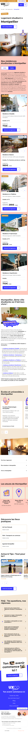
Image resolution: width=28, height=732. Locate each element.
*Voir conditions (21, 1)
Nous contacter (14, 706)
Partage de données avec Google (8, 722)
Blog (14, 700)
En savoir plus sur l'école (8, 426)
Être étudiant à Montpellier (8, 465)
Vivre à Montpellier (6, 470)
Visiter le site (5, 529)
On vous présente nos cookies (8, 725)
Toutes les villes (14, 695)
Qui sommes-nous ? (14, 698)
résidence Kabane (8, 373)
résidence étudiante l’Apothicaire (12, 365)
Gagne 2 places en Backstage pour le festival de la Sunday (11, 576)
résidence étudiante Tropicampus (12, 355)
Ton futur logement (6, 460)
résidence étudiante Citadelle (11, 348)
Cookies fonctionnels (6, 724)
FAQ (14, 703)
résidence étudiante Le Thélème (12, 360)
